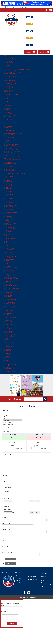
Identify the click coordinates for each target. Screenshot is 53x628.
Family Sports (9, 316)
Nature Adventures (10, 130)
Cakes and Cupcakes (10, 190)
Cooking (7, 244)
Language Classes (10, 259)
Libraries (7, 123)
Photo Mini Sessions (10, 368)
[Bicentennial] (12, 418)
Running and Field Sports (11, 334)
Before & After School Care (11, 59)
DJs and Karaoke (9, 202)
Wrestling (8, 353)
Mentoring (8, 260)
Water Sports (8, 350)
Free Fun (8, 111)
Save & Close (9, 559)
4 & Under (8, 235)
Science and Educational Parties (13, 226)
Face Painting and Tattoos (11, 205)
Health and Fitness (10, 321)
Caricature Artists (9, 191)
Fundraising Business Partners (12, 82)
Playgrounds (8, 131)
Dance (7, 246)
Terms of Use (19, 577)
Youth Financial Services (11, 90)
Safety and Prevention (10, 269)
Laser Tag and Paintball (11, 122)
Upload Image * (7, 498)
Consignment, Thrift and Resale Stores (14, 288)
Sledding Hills (8, 141)
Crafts (7, 245)
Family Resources (7, 79)
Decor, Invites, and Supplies (12, 201)
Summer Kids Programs (11, 277)
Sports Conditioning (10, 343)
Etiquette (7, 251)
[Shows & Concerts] (12, 428)
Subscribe (12, 623)
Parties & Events (6, 183)
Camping (7, 102)
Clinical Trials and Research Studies (13, 165)
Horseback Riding (9, 324)
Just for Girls (8, 257)
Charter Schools (9, 61)
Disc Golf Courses (9, 105)
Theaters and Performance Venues (13, 151)
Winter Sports (8, 352)
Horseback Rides (9, 119)
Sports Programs (6, 305)
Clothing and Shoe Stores (11, 285)
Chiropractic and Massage (11, 163)
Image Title (6, 492)
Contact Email (6, 529)
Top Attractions (9, 152)
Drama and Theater (10, 248)
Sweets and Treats (10, 302)
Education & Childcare (8, 58)
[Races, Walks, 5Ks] (12, 424)
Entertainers (8, 203)
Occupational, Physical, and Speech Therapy (15, 173)
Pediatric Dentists (9, 176)
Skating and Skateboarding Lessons (13, 336)
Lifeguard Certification (10, 327)
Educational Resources (11, 64)
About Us (18, 580)
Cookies (7, 199)
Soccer (7, 338)
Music (7, 263)
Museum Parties (9, 217)
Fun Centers (8, 112)
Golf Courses (8, 116)
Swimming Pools (9, 147)
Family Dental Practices (11, 170)
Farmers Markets (9, 292)
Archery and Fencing (10, 306)
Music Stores (8, 298)
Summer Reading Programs (12, 278)
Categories (5, 416)
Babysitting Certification (11, 238)
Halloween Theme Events (11, 364)
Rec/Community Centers (11, 136)
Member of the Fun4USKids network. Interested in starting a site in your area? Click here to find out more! (32, 576)
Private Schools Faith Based (12, 71)
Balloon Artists (9, 187)
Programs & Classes (7, 234)
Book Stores (8, 284)
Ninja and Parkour (9, 330)
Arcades (7, 97)
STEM (7, 274)
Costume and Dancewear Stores (13, 289)
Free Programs (9, 253)
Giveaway (27, 10)
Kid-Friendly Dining (10, 295)
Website (4, 517)
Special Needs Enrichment (11, 271)
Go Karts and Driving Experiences (13, 115)
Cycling (7, 314)
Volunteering (8, 281)
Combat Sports (9, 313)
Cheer (7, 312)
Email (2, 605)
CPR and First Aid (9, 166)
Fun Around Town (7, 91)
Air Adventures (9, 93)
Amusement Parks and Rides (12, 94)
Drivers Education (9, 249)
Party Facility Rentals (10, 219)
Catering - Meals (9, 194)
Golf (6, 318)
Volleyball (8, 349)
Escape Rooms (9, 107)
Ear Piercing (8, 291)
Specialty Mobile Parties (11, 228)
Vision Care (8, 180)
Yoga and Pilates (9, 354)
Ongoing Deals (9, 367)
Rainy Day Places (9, 134)
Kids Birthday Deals (10, 213)
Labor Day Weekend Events (12, 366)
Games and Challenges (11, 113)
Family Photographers (10, 80)
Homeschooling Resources (11, 83)
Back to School (9, 359)
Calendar (8, 10)
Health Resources (7, 158)
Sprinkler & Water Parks (11, 145)
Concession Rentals (10, 198)
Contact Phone (6, 535)
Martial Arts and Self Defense (12, 328)
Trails (7, 155)
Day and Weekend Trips (11, 104)
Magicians (8, 215)
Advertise (20, 10)
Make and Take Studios (11, 125)
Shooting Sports (9, 335)
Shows (7, 370)
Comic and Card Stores (11, 287)
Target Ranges (9, 148)
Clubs (7, 242)
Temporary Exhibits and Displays (13, 149)
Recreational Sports (10, 137)
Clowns (7, 197)
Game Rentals (9, 210)
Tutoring (7, 75)
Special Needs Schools (11, 73)
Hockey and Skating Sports (11, 323)
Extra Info (4, 481)
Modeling (8, 262)
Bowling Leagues (9, 310)
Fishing (7, 109)
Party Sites (8, 221)
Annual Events (9, 357)
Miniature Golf (9, 126)
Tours (7, 154)
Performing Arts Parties (11, 223)
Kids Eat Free (8, 296)
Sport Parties (8, 230)
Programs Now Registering (11, 267)
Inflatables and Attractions (11, 212)
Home (3, 10)
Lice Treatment (9, 172)
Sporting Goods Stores (10, 300)
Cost (3, 541)
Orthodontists (8, 174)
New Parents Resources (11, 84)
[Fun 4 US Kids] (11, 19)
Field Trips (8, 108)
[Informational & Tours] (12, 426)
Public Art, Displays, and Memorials (13, 133)
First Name (3, 611)
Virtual (7, 280)
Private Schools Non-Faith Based (13, 72)
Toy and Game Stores (10, 303)
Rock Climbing (9, 332)
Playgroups (8, 86)
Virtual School (9, 77)
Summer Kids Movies (10, 371)
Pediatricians (8, 179)
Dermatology (8, 167)
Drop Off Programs (10, 62)
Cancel (7, 563)
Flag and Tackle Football (11, 317)
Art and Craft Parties (10, 185)
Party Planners (9, 220)
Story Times (8, 276)
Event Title (5, 410)
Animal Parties (9, 184)
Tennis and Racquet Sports (11, 348)
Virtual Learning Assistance (11, 76)
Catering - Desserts (10, 192)
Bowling (7, 101)
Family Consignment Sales (11, 361)
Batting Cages (9, 100)
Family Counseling (10, 169)
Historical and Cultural (10, 255)
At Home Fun (8, 98)
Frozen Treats (9, 294)
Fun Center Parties (10, 209)
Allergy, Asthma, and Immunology (13, 159)
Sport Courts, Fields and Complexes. (14, 144)
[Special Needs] (12, 422)
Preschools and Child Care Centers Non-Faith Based (17, 69)
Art (6, 237)
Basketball (8, 309)
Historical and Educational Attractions (14, 118)
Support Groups (9, 89)
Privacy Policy (19, 578)
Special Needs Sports (10, 341)
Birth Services (9, 162)
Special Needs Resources (11, 87)
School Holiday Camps (10, 57)
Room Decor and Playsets (11, 299)
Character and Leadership (11, 239)
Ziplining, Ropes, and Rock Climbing (13, 156)
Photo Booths (8, 224)
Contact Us (18, 582)
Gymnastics (8, 320)
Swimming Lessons (10, 346)
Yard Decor (8, 233)
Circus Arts (8, 241)
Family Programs (9, 252)
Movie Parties (8, 216)
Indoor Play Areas (9, 120)
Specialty (7, 273)
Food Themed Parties (10, 206)
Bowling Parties (9, 188)
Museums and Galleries (11, 129)
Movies (7, 127)
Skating (7, 140)
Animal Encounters (10, 95)
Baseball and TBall (10, 307)
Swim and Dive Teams (10, 345)
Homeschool (8, 65)
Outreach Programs (10, 264)
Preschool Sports (9, 331)
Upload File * (7, 509)
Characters (8, 195)
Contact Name (6, 523)
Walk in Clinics (9, 181)
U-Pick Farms (8, 372)
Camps (4, 55)
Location (4, 476)
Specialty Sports (9, 342)
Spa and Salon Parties (10, 227)
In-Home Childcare (10, 66)
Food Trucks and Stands (11, 208)
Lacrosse (8, 325)
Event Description (7, 455)
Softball (7, 339)
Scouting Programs (10, 270)
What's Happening (7, 356)
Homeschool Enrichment (11, 256)
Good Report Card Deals (11, 363)
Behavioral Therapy (10, 161)
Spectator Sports (9, 143)
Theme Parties (9, 231)
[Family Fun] (12, 420)
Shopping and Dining (7, 282)
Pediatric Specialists (10, 177)
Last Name (3, 617)
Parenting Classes (9, 266)
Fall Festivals (8, 360)
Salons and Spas (9, 138)
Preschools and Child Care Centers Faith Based (16, 68)
